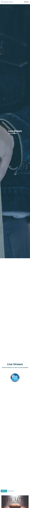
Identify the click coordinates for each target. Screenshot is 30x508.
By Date (4, 491)
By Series (11, 491)
